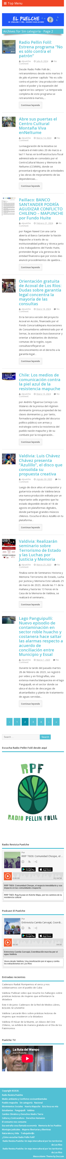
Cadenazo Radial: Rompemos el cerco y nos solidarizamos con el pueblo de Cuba (26, 986)
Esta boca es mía (50, 1106)
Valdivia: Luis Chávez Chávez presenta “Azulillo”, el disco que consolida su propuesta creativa (40, 465)
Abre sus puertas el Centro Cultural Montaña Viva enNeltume (38, 125)
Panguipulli (20, 1110)
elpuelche (26, 61)
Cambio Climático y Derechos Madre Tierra (22, 1114)
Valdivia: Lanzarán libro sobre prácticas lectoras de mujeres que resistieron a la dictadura (29, 1015)
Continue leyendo (30, 105)
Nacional (38, 1102)
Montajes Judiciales (11, 1129)
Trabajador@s (27, 1133)
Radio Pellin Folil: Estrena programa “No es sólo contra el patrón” (41, 48)
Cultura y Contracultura (13, 1118)
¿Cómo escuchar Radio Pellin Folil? (18, 1137)
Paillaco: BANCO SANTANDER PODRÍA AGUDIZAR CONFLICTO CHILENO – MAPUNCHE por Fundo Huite (41, 209)
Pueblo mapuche (10, 1102)
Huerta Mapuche (32, 1106)
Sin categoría (26, 1102)
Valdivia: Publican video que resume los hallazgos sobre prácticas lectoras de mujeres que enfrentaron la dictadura (32, 996)
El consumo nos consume (14, 1121)
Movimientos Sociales (12, 1106)
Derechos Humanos (35, 1118)
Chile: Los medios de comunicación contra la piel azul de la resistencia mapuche (39, 381)
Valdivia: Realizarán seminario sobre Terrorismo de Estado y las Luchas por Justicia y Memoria (40, 550)
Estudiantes (7, 1110)
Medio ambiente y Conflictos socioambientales (24, 1098)
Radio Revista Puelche (12, 1095)
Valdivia (30, 1110)
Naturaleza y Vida (10, 1133)
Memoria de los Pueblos (49, 1125)
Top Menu (15, 3)
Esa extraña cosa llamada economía (19, 1125)
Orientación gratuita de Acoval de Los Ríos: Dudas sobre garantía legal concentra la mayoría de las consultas (40, 292)
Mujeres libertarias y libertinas (36, 1129)
